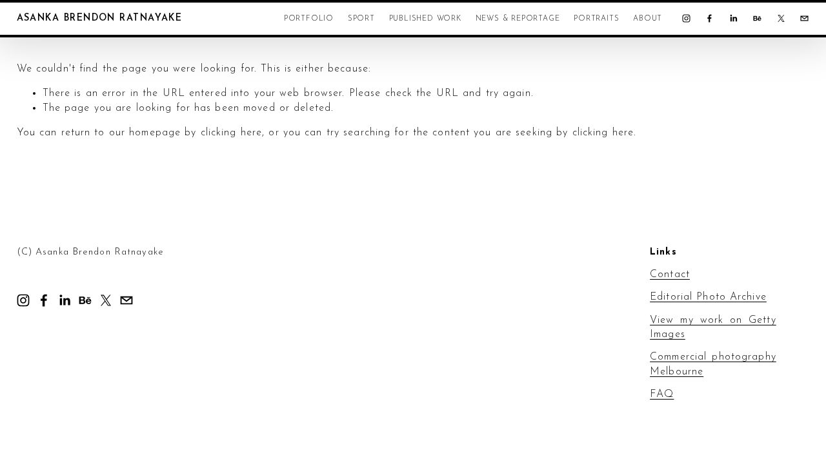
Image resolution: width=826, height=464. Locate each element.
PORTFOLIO (309, 19)
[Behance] (757, 18)
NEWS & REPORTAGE (518, 19)
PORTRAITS (596, 19)
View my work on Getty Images (713, 327)
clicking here (232, 133)
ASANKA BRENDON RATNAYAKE (100, 18)
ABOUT (647, 19)
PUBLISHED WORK (425, 19)
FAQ (662, 394)
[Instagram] (686, 18)
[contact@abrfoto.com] (804, 18)
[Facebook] (709, 18)
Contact (670, 274)
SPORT (361, 19)
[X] (781, 18)
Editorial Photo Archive (708, 297)
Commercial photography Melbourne (713, 364)
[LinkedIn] (733, 18)
